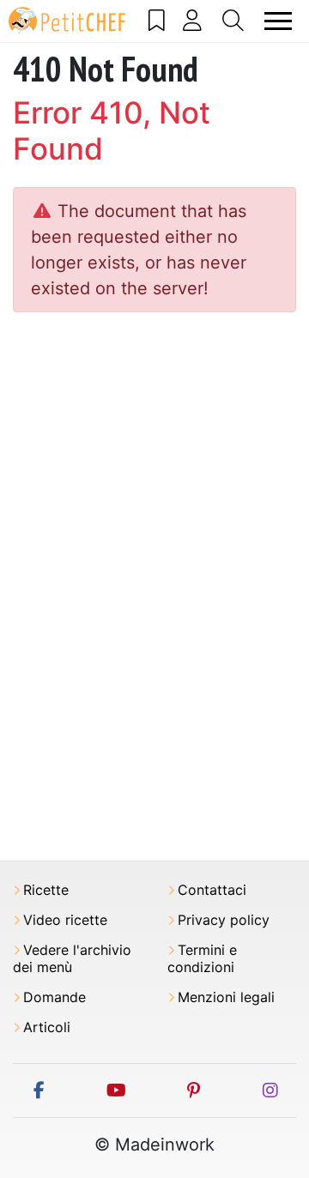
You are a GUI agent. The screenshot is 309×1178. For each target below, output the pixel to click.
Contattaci (212, 890)
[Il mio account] (192, 20)
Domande (54, 997)
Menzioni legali (226, 997)
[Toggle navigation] (278, 21)
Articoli (46, 1027)
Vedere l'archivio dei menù (72, 958)
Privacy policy (224, 920)
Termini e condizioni (202, 958)
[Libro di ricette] (157, 20)
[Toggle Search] (233, 20)
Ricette (46, 890)
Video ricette (65, 920)
